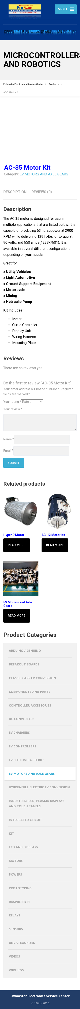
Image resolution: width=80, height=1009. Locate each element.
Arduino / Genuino (25, 650)
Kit (11, 833)
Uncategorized (22, 943)
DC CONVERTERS (21, 719)
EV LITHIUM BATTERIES (26, 760)
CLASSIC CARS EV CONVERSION (32, 678)
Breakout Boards (24, 664)
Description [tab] (14, 192)
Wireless (16, 970)
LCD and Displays (23, 847)
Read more (16, 545)
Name (8, 439)
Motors (16, 861)
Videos (14, 956)
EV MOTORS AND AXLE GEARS (44, 174)
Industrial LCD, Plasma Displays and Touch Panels (36, 803)
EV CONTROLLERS (22, 746)
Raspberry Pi (19, 902)
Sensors (16, 929)
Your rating (12, 401)
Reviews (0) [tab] (42, 192)
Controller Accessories (30, 705)
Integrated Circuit (25, 820)
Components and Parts (29, 692)
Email (8, 450)
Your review (12, 409)
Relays (14, 915)
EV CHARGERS (19, 732)
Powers (15, 874)
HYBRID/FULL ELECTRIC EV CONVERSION (39, 787)
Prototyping (20, 888)
